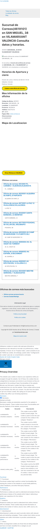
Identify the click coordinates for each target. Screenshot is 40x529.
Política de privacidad (20, 314)
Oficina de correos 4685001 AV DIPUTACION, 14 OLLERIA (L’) (16, 262)
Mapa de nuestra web (20, 336)
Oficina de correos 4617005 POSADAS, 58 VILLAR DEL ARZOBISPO (19, 223)
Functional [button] (3, 477)
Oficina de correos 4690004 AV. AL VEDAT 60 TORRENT (17, 243)
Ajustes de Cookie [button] (5, 357)
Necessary (5, 398)
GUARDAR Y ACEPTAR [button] (6, 528)
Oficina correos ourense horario (14, 294)
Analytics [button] (2, 498)
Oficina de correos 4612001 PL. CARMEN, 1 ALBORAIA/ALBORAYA (17, 185)
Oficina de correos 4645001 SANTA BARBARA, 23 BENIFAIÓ (17, 214)
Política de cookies (20, 317)
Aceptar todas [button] (15, 357)
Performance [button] (4, 487)
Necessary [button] (3, 396)
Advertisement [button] (4, 509)
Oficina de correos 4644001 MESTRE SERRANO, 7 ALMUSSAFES (18, 272)
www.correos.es (15, 114)
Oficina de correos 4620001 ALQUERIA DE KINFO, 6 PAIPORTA (19, 194)
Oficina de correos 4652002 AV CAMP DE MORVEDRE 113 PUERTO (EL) (18, 233)
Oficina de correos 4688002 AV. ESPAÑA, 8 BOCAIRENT (16, 252)
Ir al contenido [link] (4, 1)
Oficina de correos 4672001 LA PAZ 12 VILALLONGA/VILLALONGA (18, 204)
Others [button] (2, 519)
